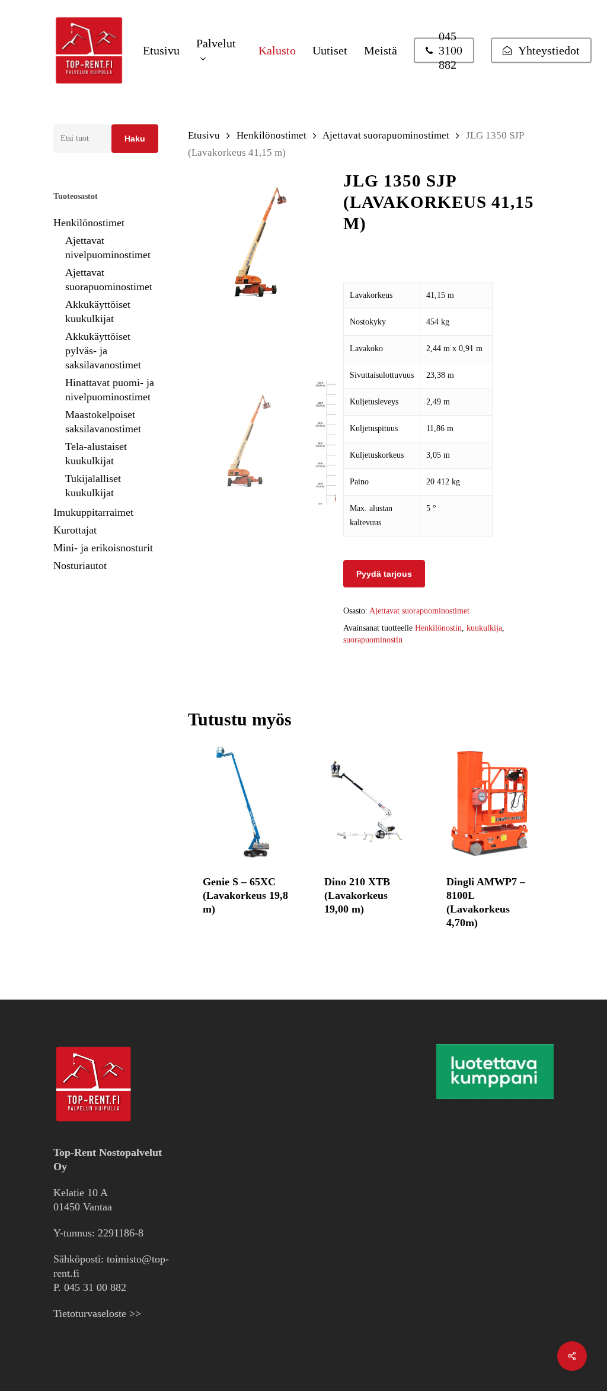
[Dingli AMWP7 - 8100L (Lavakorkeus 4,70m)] (490, 801)
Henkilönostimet (88, 223)
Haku (134, 138)
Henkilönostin (438, 628)
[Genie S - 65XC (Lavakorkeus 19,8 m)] (246, 801)
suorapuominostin (372, 639)
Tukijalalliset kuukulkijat (93, 486)
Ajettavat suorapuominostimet (108, 279)
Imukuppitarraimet (93, 512)
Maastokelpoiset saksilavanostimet (103, 422)
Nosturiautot (80, 565)
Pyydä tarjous (384, 574)
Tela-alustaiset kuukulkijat (96, 454)
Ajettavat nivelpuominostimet (108, 247)
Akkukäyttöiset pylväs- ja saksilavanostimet (103, 350)
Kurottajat (75, 530)
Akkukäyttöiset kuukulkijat (97, 311)
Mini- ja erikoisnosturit (103, 548)
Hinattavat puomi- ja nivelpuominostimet (109, 390)
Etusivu (204, 135)
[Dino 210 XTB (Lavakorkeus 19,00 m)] (368, 801)
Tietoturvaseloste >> (97, 1313)
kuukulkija (484, 628)
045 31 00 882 (95, 1287)
